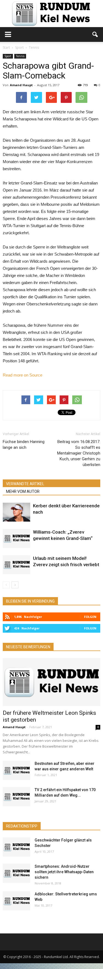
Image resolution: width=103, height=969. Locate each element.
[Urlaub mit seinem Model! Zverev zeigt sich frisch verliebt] (16, 564)
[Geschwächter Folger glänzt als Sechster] (16, 847)
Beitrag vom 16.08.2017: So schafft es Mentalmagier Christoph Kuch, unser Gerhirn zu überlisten (78, 453)
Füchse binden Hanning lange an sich (23, 444)
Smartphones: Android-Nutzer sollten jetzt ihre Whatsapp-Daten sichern (64, 872)
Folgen (90, 617)
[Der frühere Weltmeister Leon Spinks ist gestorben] (51, 682)
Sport (7, 56)
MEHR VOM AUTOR (23, 491)
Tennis (20, 56)
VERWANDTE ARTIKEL (25, 484)
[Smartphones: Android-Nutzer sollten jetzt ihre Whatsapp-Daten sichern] (16, 873)
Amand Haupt (21, 85)
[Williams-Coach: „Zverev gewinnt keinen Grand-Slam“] (16, 538)
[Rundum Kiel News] (51, 13)
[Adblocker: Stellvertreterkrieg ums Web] (16, 900)
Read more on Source (22, 375)
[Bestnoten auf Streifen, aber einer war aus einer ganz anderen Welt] (16, 770)
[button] (95, 34)
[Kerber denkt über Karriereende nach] (16, 512)
